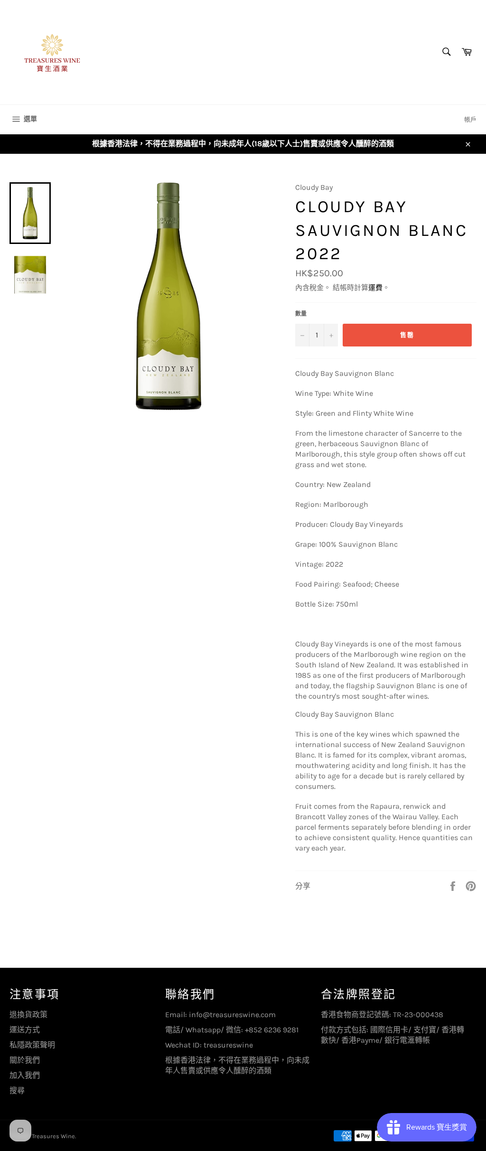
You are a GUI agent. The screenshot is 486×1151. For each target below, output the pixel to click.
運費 (375, 287)
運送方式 (24, 1029)
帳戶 (470, 119)
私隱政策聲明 (32, 1044)
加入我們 (24, 1075)
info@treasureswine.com (232, 1014)
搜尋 (17, 1090)
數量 (301, 313)
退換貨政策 (28, 1014)
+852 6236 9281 (272, 1029)
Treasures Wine (53, 1136)
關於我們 (24, 1060)
